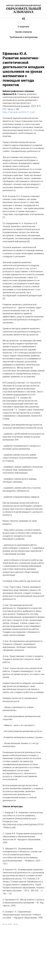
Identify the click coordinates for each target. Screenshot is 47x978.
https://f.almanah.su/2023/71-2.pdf (18, 112)
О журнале (23, 26)
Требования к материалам (23, 37)
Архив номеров (23, 31)
